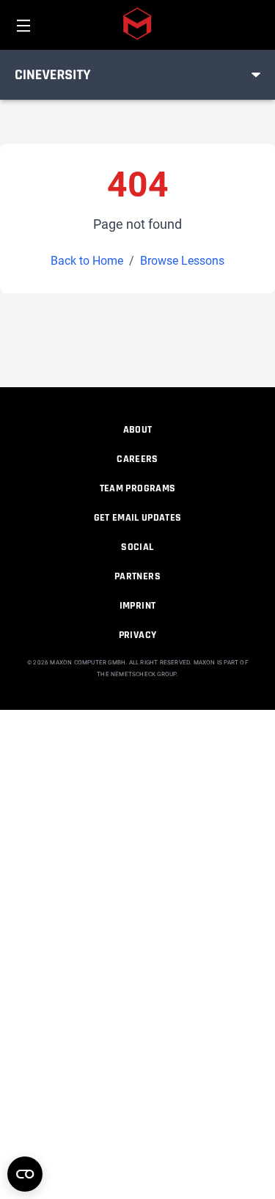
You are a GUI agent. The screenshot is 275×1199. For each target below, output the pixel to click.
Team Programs (138, 488)
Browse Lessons (182, 261)
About (138, 429)
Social (137, 547)
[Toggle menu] (256, 75)
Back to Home (87, 261)
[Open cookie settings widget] (25, 1174)
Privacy (137, 635)
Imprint (137, 605)
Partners (137, 576)
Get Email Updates (138, 517)
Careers (137, 459)
